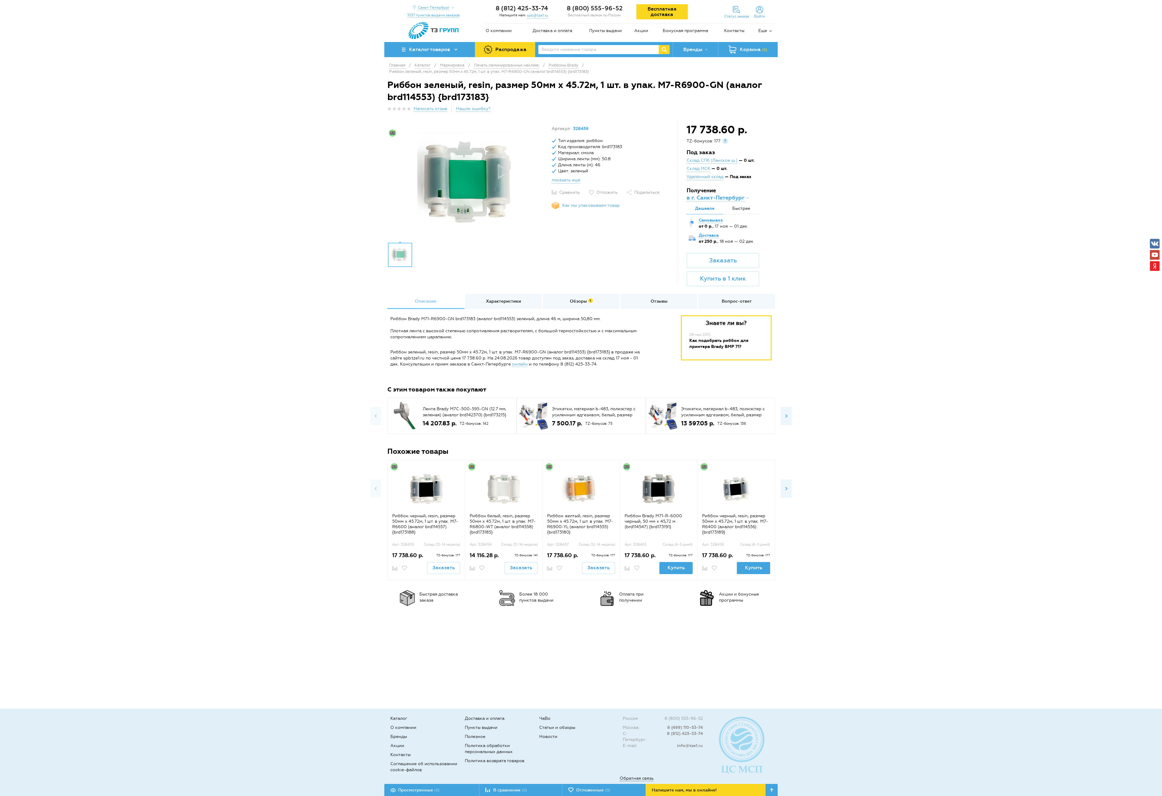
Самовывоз (711, 220)
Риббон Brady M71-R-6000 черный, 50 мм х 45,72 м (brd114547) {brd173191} (653, 521)
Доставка (709, 235)
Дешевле (704, 208)
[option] (467, 182)
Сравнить (569, 192)
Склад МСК (698, 168)
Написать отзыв (430, 108)
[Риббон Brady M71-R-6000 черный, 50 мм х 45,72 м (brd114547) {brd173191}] (658, 488)
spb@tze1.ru (537, 15)
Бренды (398, 736)
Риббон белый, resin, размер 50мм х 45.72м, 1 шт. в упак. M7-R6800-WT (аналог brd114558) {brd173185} (503, 524)
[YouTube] (1155, 255)
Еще (762, 30)
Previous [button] (375, 416)
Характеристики (503, 301)
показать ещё (566, 180)
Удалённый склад (705, 176)
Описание (425, 301)
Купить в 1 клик (723, 278)
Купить (676, 567)
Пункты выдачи (605, 30)
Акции (641, 30)
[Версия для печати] (771, 110)
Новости (548, 736)
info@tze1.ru (690, 745)
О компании (499, 30)
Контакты (734, 30)
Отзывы (659, 301)
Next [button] (786, 416)
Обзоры (580, 301)
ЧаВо (544, 718)
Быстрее (741, 208)
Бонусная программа (685, 30)
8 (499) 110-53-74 (685, 727)
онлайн (520, 364)
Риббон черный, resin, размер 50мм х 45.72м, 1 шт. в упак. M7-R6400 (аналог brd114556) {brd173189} (735, 524)
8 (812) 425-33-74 (522, 8)
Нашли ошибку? (473, 108)
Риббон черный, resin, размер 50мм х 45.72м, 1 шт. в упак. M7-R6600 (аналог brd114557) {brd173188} (425, 524)
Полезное (475, 736)
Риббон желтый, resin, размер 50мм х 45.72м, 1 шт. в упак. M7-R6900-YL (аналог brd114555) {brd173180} (580, 524)
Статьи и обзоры (557, 727)
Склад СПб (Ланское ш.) (712, 160)
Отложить (607, 192)
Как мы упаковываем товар (591, 205)
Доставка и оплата (552, 30)
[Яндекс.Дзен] (1155, 266)
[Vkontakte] (1155, 244)
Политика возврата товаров (494, 760)
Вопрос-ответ (737, 301)
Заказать (723, 260)
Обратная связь (637, 778)
